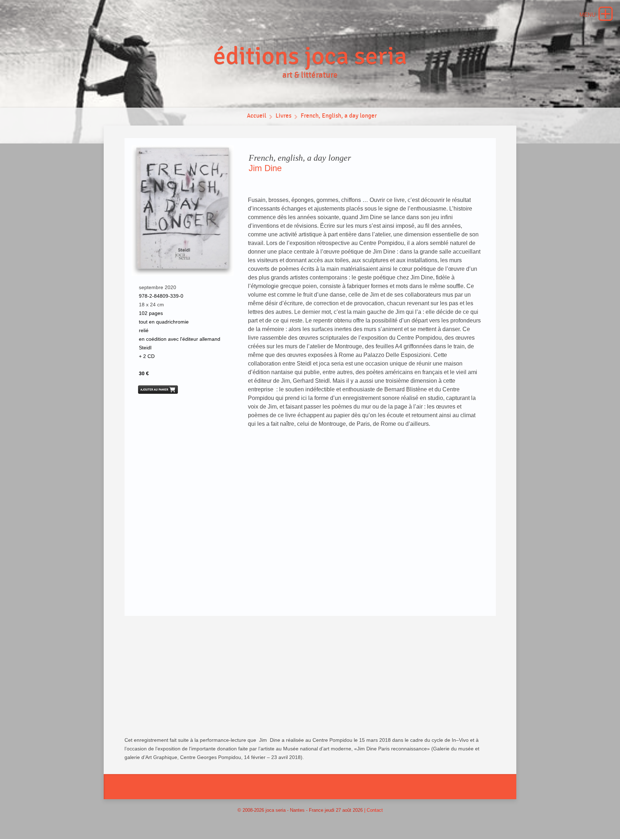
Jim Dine (265, 168)
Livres (283, 115)
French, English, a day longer (339, 115)
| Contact (373, 810)
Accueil (256, 115)
